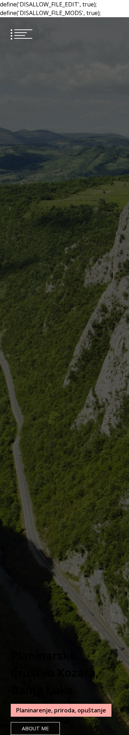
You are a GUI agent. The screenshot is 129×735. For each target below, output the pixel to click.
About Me (35, 728)
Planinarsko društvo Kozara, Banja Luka (55, 672)
